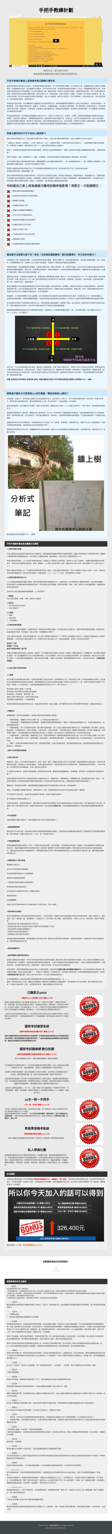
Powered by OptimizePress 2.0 (56, 1528)
